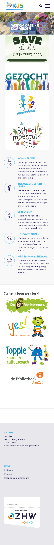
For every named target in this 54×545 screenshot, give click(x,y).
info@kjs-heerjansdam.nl (27, 445)
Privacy (8, 474)
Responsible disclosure (16, 478)
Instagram (9, 470)
